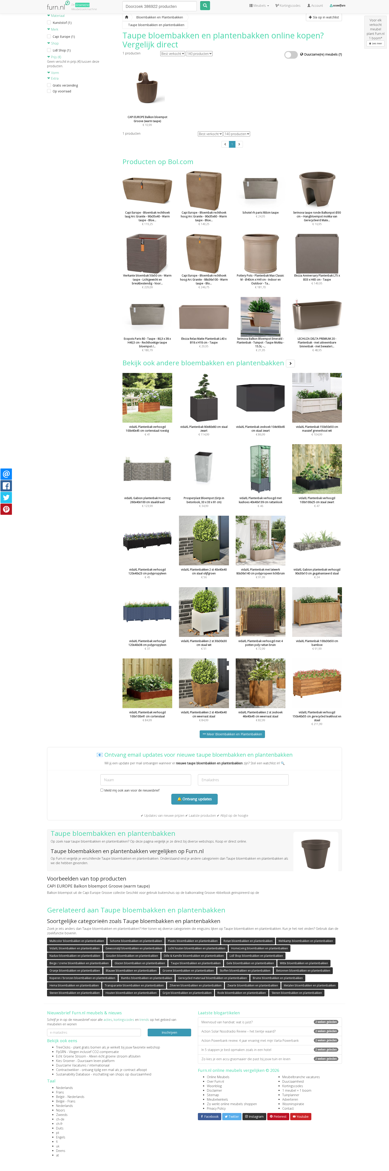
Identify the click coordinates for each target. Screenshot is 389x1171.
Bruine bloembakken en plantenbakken (278, 978)
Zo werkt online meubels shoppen (232, 1104)
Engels (60, 1137)
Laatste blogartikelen (219, 1012)
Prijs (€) (55, 57)
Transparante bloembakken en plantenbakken (134, 985)
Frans (60, 1092)
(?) (340, 54)
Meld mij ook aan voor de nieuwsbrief (131, 790)
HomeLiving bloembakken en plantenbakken (259, 948)
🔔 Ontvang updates (194, 798)
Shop (54, 43)
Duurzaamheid (293, 1081)
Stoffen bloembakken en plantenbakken (245, 970)
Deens (60, 1151)
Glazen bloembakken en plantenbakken (140, 963)
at (57, 1155)
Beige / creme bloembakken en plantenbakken (79, 963)
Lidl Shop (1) (62, 50)
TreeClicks (63, 1047)
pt (57, 1133)
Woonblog (214, 1086)
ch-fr (59, 1124)
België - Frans (65, 1101)
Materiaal (57, 15)
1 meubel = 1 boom (296, 1090)
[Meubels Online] (126, 17)
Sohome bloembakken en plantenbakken (136, 941)
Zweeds (62, 1115)
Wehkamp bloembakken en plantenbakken (305, 941)
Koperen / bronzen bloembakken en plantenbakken (82, 978)
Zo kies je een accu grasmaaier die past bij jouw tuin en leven (269, 1059)
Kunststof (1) (62, 22)
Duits (59, 1128)
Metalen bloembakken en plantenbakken (310, 985)
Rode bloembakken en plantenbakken (241, 993)
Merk (54, 29)
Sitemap (213, 1095)
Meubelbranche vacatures (301, 1077)
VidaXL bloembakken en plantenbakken (75, 948)
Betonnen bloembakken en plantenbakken (303, 970)
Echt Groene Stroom (71, 1056)
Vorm (54, 73)
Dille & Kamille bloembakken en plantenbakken (194, 956)
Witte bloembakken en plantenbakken (304, 963)
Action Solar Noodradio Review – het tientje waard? (269, 1031)
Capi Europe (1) (64, 36)
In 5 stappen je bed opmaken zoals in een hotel (269, 1050)
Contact (288, 1108)
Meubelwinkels (217, 1099)
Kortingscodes (292, 1086)
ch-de (60, 1119)
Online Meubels (218, 1077)
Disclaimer (214, 1090)
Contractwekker (67, 1070)
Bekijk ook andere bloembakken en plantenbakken (204, 362)
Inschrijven (169, 1032)
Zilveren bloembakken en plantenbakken (196, 985)
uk (57, 1146)
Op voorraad (62, 91)
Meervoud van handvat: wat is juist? (269, 1022)
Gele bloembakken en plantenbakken (250, 963)
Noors (60, 1110)
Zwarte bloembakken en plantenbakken (252, 985)
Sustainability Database (73, 1074)
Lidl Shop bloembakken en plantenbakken (256, 956)
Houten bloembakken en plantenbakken (131, 993)
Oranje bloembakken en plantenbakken (75, 970)
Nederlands (64, 1088)
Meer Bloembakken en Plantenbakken (234, 734)
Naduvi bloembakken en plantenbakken (75, 956)
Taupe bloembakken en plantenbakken (196, 963)
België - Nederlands (70, 1097)
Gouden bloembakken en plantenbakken (132, 956)
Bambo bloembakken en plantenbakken (146, 978)
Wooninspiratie (293, 1104)
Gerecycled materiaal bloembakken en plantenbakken (212, 978)
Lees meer (376, 43)
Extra (54, 78)
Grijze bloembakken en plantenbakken (187, 993)
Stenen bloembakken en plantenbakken (75, 993)
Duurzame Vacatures (71, 1065)
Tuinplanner (290, 1095)
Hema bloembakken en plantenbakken (74, 985)
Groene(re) (82, 5)
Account (316, 5)
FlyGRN (61, 1052)
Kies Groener (65, 1061)
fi (57, 1142)
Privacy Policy (216, 1108)
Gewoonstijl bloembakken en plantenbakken (134, 948)
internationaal (99, 1065)
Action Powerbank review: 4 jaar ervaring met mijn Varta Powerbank (269, 1040)
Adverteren (290, 1099)
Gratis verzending (65, 85)
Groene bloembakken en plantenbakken (188, 970)
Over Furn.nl (215, 1081)
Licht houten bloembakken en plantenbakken (196, 948)
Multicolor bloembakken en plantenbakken (77, 941)
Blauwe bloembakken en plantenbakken (131, 970)
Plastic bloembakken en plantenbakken (193, 941)
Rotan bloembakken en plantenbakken (248, 941)
